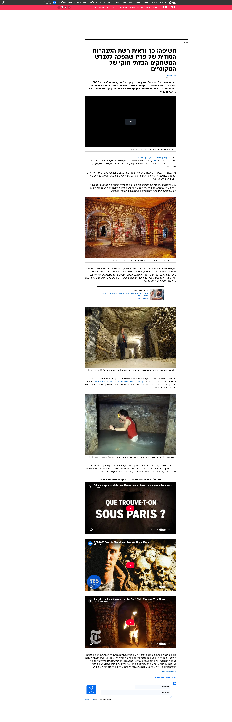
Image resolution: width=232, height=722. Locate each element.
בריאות (110, 2)
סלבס (131, 2)
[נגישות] (3, 2)
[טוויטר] (62, 7)
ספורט (154, 2)
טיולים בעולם (138, 7)
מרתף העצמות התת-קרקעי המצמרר (153, 158)
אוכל (118, 2)
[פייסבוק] (58, 7)
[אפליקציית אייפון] (65, 7)
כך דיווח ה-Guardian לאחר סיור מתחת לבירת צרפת (119, 382)
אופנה (84, 2)
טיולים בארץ (149, 7)
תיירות (102, 2)
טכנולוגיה (93, 2)
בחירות (146, 2)
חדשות (163, 2)
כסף (124, 2)
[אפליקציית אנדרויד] (69, 7)
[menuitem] (161, 2)
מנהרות (165, 671)
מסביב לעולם (128, 7)
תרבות (138, 2)
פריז (154, 161)
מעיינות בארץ (110, 7)
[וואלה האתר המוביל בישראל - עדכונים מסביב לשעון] (172, 2)
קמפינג (119, 7)
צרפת (170, 671)
